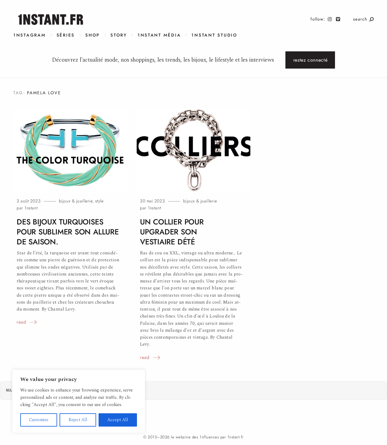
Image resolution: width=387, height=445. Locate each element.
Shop (92, 35)
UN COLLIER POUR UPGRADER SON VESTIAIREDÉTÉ (172, 232)
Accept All (117, 420)
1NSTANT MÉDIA (159, 35)
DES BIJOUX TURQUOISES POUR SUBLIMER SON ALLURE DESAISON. (68, 232)
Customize (38, 420)
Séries (66, 35)
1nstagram (29, 35)
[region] (78, 401)
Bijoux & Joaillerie (76, 201)
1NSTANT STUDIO (214, 35)
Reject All (78, 420)
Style (99, 201)
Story (118, 35)
